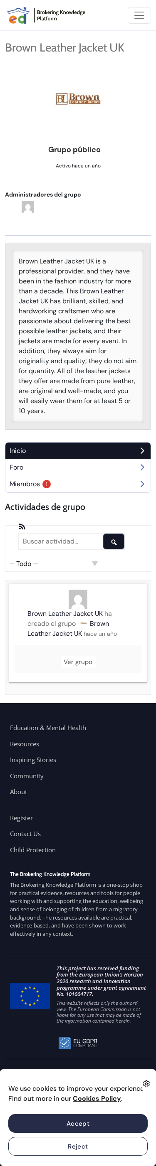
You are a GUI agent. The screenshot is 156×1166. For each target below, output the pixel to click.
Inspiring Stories (33, 759)
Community (27, 776)
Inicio (18, 450)
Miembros (28, 484)
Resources (24, 744)
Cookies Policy (97, 1098)
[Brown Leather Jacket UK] (78, 100)
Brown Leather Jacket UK (65, 613)
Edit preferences (146, 1083)
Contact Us (25, 833)
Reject (78, 1146)
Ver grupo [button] (78, 662)
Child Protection (33, 850)
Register (21, 818)
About (18, 791)
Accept (78, 1123)
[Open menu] (139, 15)
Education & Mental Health (48, 727)
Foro (16, 467)
